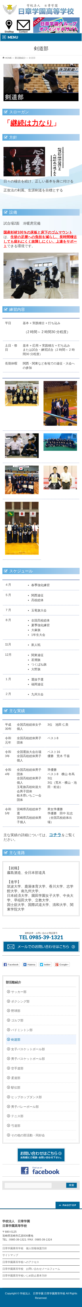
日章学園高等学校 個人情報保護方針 (24, 1248)
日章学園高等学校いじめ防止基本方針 (24, 1275)
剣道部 (15, 1039)
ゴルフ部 (17, 1020)
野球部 (15, 1011)
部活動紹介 (13, 982)
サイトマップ (10, 1255)
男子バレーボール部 (25, 1106)
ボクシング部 (20, 1001)
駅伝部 (15, 1087)
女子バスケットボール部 (28, 1049)
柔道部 (15, 1078)
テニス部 (17, 1116)
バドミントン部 (22, 1030)
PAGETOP (69, 1205)
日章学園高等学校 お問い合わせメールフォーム (31, 1268)
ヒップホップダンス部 (26, 1097)
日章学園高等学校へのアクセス (20, 1262)
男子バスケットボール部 (28, 1058)
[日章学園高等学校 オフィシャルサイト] (38, 10)
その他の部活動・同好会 (28, 1135)
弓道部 (15, 1125)
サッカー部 (18, 992)
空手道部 (17, 1068)
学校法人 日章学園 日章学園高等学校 (42, 1293)
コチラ (55, 834)
